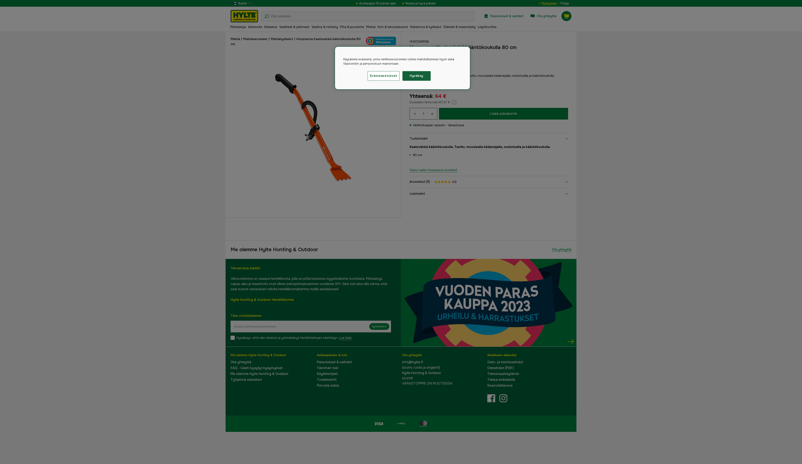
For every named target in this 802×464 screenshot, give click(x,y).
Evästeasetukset (383, 76)
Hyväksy (416, 76)
